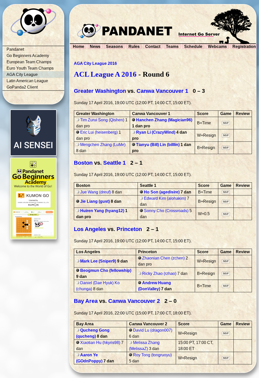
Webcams (217, 46)
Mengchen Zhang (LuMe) (102, 144)
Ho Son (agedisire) (162, 192)
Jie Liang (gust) (95, 201)
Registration (244, 46)
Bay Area (86, 301)
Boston (83, 163)
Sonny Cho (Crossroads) (166, 211)
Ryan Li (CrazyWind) (155, 132)
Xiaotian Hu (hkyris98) (100, 342)
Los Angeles (90, 229)
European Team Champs (29, 62)
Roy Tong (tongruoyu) (152, 355)
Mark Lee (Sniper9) (98, 261)
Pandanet (15, 49)
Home (78, 46)
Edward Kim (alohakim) (165, 198)
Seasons (114, 46)
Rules (134, 46)
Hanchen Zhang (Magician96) (164, 120)
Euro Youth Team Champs (30, 68)
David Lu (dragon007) (152, 330)
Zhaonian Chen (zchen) (163, 258)
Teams (172, 46)
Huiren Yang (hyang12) (102, 211)
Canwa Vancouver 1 (162, 91)
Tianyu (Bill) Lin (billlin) (158, 144)
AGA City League (22, 74)
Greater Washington (100, 91)
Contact (152, 46)
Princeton (129, 229)
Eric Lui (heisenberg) (99, 132)
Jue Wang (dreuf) (95, 192)
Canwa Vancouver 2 (134, 301)
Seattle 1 (114, 163)
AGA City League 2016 (95, 63)
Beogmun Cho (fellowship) (105, 270)
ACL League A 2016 (105, 74)
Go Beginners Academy (28, 55)
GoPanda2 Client (22, 87)
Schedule (193, 46)
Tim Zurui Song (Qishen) (102, 120)
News (95, 46)
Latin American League (27, 81)
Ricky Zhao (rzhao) (159, 273)
